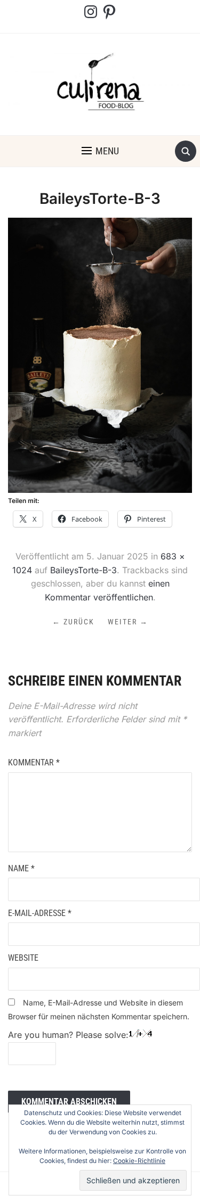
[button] (100, 151)
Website (23, 958)
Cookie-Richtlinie (139, 1161)
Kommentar (34, 762)
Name (21, 868)
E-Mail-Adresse (39, 913)
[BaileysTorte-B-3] (100, 354)
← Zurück (73, 621)
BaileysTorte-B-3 (83, 570)
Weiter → (128, 621)
